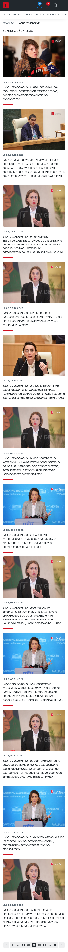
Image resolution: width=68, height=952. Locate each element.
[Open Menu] (62, 5)
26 (23, 945)
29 (39, 945)
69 (55, 945)
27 (28, 945)
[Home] (6, 5)
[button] (13, 15)
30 (44, 945)
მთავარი (8, 23)
